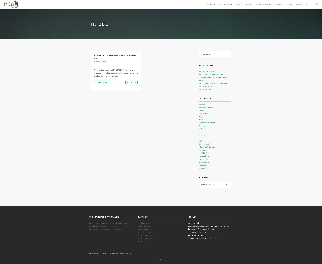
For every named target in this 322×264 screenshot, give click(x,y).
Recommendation (205, 144)
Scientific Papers (284, 4)
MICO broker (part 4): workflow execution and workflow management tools (213, 77)
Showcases (203, 150)
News (201, 138)
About (210, 4)
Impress (104, 253)
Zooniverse (203, 168)
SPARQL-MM (203, 153)
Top (161, 259)
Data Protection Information (120, 253)
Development (204, 126)
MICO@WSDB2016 (206, 86)
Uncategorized (204, 162)
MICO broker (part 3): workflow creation (214, 83)
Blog (248, 4)
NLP (200, 141)
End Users (202, 129)
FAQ (307, 4)
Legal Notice (93, 253)
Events (299, 4)
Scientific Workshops (207, 147)
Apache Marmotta (206, 107)
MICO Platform (226, 4)
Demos (239, 4)
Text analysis (204, 156)
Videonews (203, 165)
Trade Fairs (203, 159)
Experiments (203, 135)
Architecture (203, 114)
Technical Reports (263, 4)
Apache (202, 104)
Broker (201, 120)
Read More (102, 82)
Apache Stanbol (205, 111)
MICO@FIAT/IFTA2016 (207, 71)
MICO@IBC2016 (205, 89)
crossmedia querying (207, 123)
